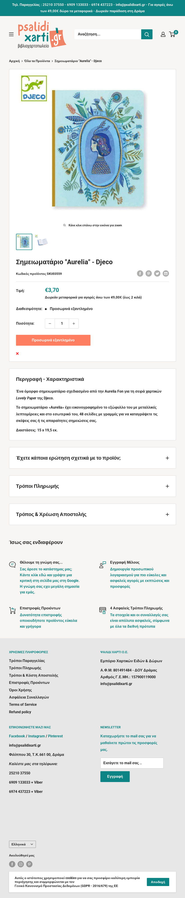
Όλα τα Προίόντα (37, 61)
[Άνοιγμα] (11, 34)
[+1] (74, 323)
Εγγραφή (115, 776)
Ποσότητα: (25, 323)
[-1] (50, 323)
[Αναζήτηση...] (147, 34)
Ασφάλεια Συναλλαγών (29, 697)
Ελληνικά (19, 844)
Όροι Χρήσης (20, 690)
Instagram (36, 736)
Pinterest (55, 736)
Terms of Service (23, 704)
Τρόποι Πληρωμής (25, 668)
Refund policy (20, 712)
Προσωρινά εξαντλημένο (53, 340)
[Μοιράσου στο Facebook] (140, 273)
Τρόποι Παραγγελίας (27, 661)
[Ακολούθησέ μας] (12, 864)
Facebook (17, 736)
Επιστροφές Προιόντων (29, 682)
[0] (172, 34)
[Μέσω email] (166, 273)
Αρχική (14, 61)
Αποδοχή (158, 882)
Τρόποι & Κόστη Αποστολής (33, 675)
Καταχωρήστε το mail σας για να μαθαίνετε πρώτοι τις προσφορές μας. (128, 743)
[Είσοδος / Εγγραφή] (163, 34)
